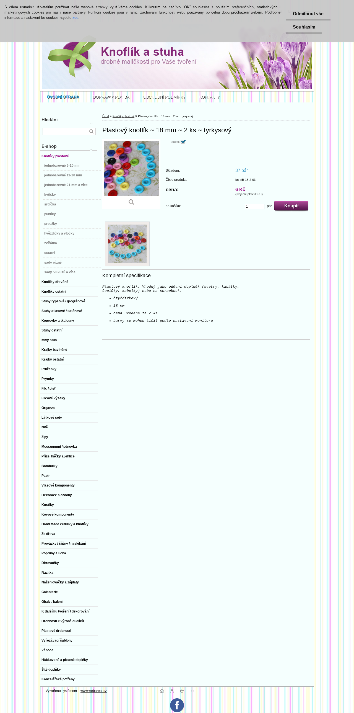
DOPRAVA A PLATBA (111, 97)
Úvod (105, 116)
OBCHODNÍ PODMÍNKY (164, 97)
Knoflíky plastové (123, 116)
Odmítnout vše (308, 13)
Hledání (49, 119)
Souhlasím (304, 27)
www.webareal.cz (93, 691)
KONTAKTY (209, 97)
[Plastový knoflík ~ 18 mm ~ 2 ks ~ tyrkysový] (131, 174)
